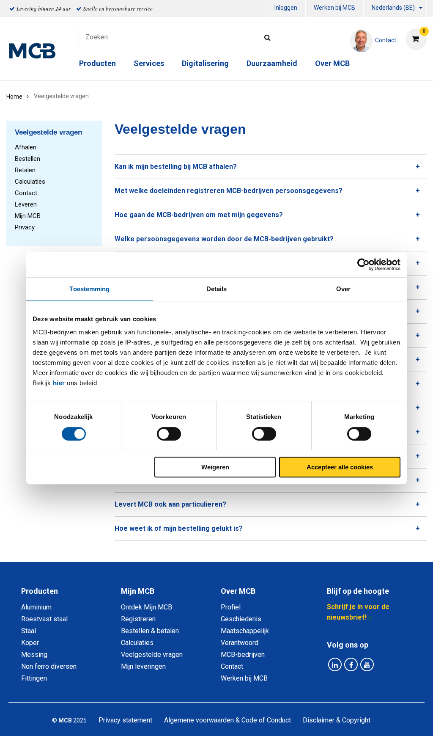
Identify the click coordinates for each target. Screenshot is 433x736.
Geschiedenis (241, 619)
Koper (30, 643)
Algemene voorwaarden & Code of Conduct (227, 720)
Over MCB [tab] (238, 591)
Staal (28, 631)
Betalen (25, 170)
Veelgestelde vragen (152, 655)
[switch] (169, 434)
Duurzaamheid (272, 63)
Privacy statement (125, 720)
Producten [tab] (39, 591)
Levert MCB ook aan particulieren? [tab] (170, 504)
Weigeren (215, 467)
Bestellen (27, 159)
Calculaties (30, 181)
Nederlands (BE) (393, 7)
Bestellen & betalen (150, 631)
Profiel (231, 607)
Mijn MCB (28, 216)
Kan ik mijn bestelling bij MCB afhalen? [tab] (176, 167)
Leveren (26, 204)
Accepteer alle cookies (340, 467)
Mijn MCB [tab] (137, 591)
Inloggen (285, 7)
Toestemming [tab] (89, 288)
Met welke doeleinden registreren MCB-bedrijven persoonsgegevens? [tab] (229, 191)
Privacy (25, 227)
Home (14, 96)
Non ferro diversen (49, 666)
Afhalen (25, 147)
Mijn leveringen (143, 666)
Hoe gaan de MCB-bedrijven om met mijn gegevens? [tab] (199, 215)
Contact (26, 193)
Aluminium (36, 607)
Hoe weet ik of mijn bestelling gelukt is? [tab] (179, 528)
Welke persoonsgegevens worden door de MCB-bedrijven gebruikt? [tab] (224, 239)
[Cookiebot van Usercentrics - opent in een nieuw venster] (363, 264)
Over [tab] (343, 288)
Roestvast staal (44, 619)
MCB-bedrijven (243, 655)
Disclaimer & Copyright (336, 720)
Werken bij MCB (334, 7)
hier (59, 382)
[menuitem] (286, 8)
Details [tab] (216, 288)
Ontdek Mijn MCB (146, 607)
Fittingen (34, 678)
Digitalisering (205, 63)
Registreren (138, 619)
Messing (34, 655)
